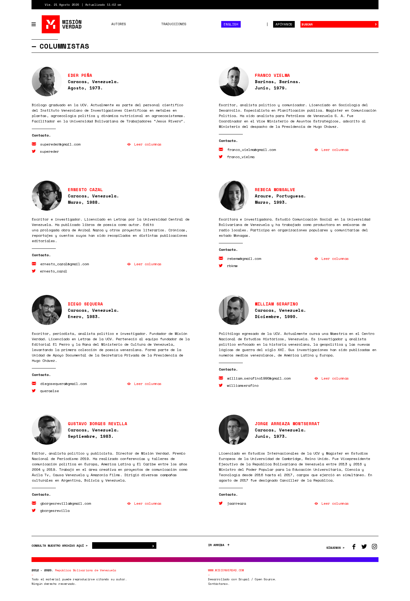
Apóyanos (284, 24)
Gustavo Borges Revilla (97, 423)
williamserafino (242, 385)
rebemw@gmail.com (244, 258)
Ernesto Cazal (85, 189)
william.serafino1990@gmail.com (258, 378)
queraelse (49, 390)
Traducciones (173, 24)
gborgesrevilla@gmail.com (65, 503)
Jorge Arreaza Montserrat (287, 423)
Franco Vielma (272, 75)
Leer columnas (147, 144)
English (231, 24)
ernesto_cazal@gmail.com (64, 263)
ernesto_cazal (53, 271)
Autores (118, 24)
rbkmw (232, 265)
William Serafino (276, 304)
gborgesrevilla (54, 510)
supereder (49, 151)
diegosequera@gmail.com (63, 383)
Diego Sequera (85, 304)
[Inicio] (62, 24)
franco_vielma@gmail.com (251, 149)
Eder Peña (80, 75)
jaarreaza (236, 503)
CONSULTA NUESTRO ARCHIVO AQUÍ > (60, 545)
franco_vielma (240, 156)
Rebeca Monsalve (275, 189)
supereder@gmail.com (60, 144)
